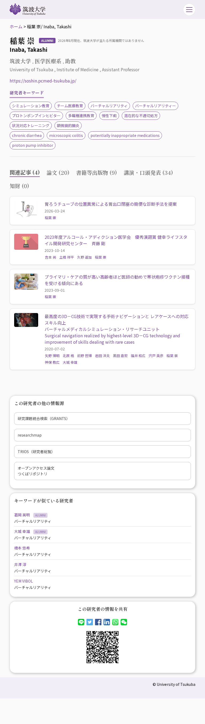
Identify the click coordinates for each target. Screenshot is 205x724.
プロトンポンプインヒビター (36, 115)
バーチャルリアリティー (155, 105)
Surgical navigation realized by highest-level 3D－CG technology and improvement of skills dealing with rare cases (112, 338)
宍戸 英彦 (156, 355)
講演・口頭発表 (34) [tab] (148, 172)
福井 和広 (138, 355)
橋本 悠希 (22, 548)
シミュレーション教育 (30, 105)
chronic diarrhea (27, 135)
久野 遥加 (84, 257)
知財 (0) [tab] (19, 186)
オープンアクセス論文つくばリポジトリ (36, 470)
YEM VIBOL (23, 581)
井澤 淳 (20, 564)
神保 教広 (52, 362)
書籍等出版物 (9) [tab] (96, 172)
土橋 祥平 (66, 257)
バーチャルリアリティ (109, 105)
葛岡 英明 (22, 514)
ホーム (16, 26)
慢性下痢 (109, 115)
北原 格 (68, 355)
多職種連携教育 (81, 115)
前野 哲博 (84, 355)
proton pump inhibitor (32, 145)
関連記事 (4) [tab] (25, 172)
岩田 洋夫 (102, 355)
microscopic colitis (66, 135)
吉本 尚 (50, 257)
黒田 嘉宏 (120, 355)
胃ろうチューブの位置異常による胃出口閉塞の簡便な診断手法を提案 (111, 204)
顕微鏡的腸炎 (68, 125)
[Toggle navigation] (189, 9)
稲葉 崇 (50, 217)
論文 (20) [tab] (57, 172)
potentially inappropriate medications (125, 135)
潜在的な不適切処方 (141, 115)
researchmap (30, 435)
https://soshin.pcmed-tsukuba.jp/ (43, 80)
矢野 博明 (52, 355)
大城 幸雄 (70, 362)
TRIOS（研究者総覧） (36, 451)
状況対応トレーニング (30, 125)
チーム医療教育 (70, 105)
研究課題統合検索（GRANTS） (44, 418)
